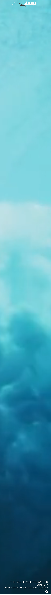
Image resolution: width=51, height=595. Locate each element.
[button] (13, 3)
